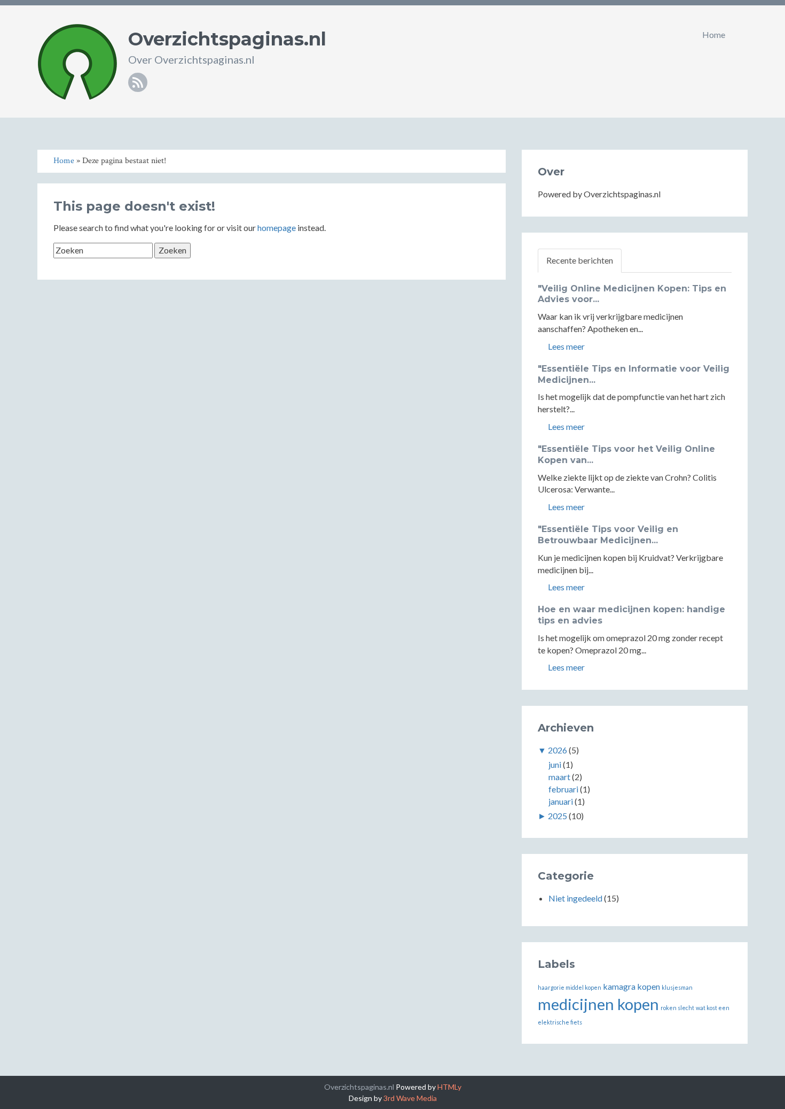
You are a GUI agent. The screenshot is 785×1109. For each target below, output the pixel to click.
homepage (276, 227)
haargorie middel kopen (569, 987)
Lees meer (565, 346)
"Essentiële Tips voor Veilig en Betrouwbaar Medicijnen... (608, 534)
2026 (557, 750)
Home (713, 34)
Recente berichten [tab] (579, 260)
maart (559, 777)
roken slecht (677, 1007)
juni (554, 764)
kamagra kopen (631, 986)
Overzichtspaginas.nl (227, 39)
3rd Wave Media (410, 1098)
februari (563, 789)
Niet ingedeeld (575, 898)
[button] (744, 34)
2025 (557, 816)
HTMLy (449, 1086)
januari (560, 801)
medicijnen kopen (598, 1004)
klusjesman (677, 987)
